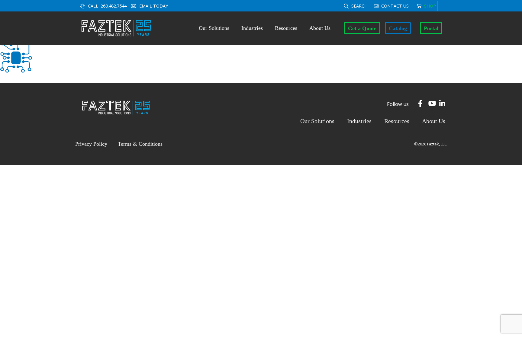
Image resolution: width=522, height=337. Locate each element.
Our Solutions (214, 28)
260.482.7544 (114, 6)
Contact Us (395, 6)
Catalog (398, 28)
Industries (252, 28)
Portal (431, 28)
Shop (430, 6)
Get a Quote (362, 28)
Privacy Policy (91, 144)
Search (359, 6)
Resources (286, 28)
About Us (319, 28)
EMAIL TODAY (154, 6)
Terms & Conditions (140, 144)
